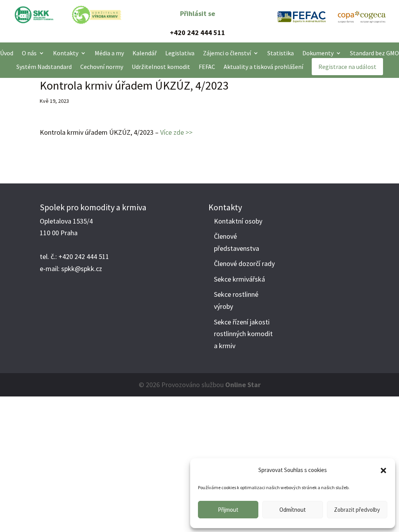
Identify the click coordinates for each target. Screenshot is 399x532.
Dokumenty (318, 53)
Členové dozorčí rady (244, 263)
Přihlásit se (197, 13)
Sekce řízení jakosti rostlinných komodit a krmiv (243, 333)
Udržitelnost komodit (161, 66)
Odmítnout (292, 509)
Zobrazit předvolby (357, 509)
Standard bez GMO (374, 53)
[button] (383, 470)
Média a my (109, 53)
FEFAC (207, 66)
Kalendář (144, 53)
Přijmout (228, 509)
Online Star (243, 384)
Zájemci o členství (227, 53)
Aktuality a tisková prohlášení (263, 66)
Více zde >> (176, 132)
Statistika (280, 53)
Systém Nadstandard (44, 66)
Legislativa (179, 53)
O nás (29, 53)
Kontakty (65, 53)
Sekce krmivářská (239, 279)
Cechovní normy (101, 66)
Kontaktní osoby (238, 221)
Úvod (6, 53)
